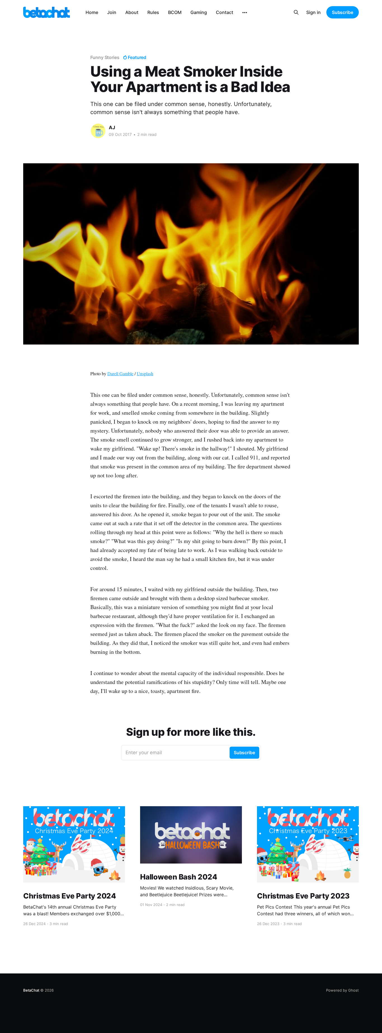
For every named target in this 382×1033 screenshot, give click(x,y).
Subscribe (342, 12)
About (131, 12)
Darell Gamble (120, 373)
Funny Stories (104, 57)
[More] (244, 12)
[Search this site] (296, 12)
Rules (153, 12)
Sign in (313, 12)
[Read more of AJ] (98, 131)
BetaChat (31, 990)
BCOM (174, 12)
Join (111, 12)
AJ (112, 127)
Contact (224, 12)
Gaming (198, 12)
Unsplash (145, 373)
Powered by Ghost (342, 990)
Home (92, 12)
